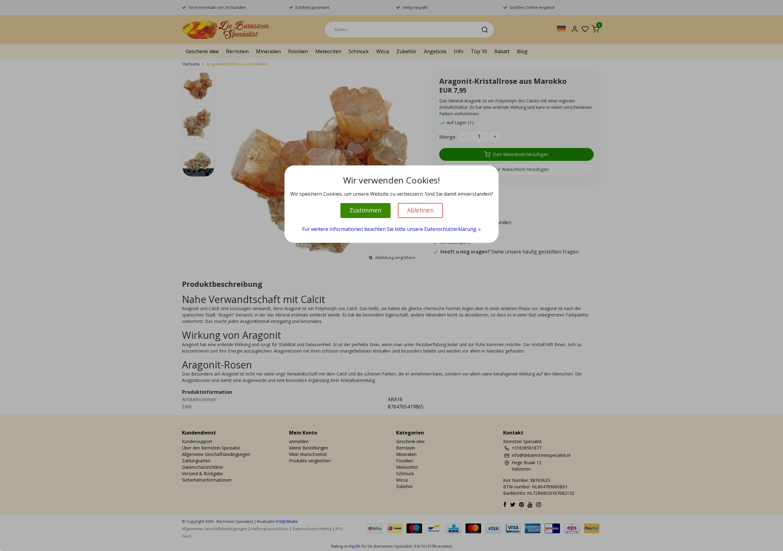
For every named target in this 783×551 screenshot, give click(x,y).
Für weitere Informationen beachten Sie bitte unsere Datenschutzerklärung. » (391, 229)
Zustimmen (365, 210)
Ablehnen (420, 210)
